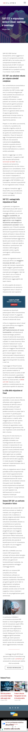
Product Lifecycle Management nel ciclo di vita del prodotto (20, 695)
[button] (2, 691)
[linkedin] (10, 707)
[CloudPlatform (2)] (14, 296)
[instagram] (17, 707)
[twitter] (15, 707)
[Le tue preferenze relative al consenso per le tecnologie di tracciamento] (2, 729)
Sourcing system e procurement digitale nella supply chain (6, 695)
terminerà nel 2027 (9, 162)
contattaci (18, 659)
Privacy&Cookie (14, 724)
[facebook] (12, 707)
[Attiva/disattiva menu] (25, 2)
